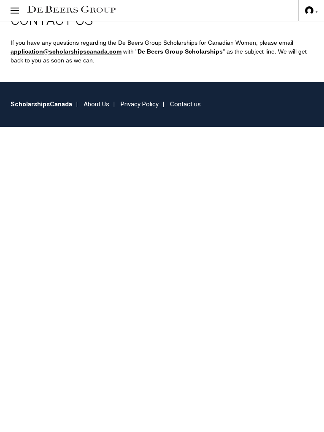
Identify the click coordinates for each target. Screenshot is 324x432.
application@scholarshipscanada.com (66, 51)
